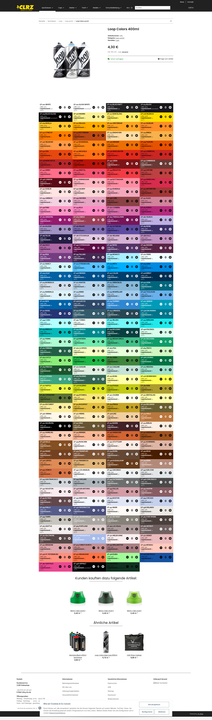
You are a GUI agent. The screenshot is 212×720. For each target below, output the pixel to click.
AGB (109, 687)
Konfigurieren (147, 712)
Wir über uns (67, 687)
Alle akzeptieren (154, 704)
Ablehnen (162, 712)
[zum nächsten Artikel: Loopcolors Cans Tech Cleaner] (171, 21)
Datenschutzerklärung (57, 713)
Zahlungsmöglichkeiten (70, 691)
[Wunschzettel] (180, 8)
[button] (174, 8)
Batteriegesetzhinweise (70, 683)
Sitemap (111, 691)
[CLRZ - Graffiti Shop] (25, 8)
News (182, 2)
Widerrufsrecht (113, 699)
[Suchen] (168, 8)
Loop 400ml (119, 38)
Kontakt (191, 2)
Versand (125, 52)
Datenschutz (112, 683)
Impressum (112, 695)
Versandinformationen (70, 695)
